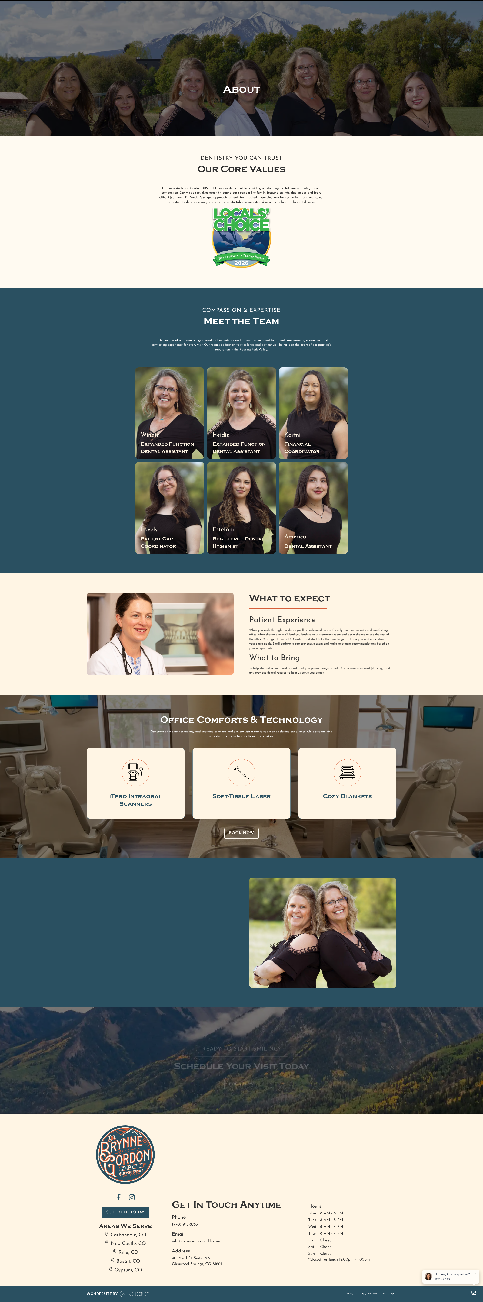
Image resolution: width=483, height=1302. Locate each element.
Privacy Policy (389, 1294)
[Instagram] (131, 1197)
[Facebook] (118, 1197)
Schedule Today (125, 1212)
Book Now (241, 833)
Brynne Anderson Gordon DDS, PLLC (191, 188)
